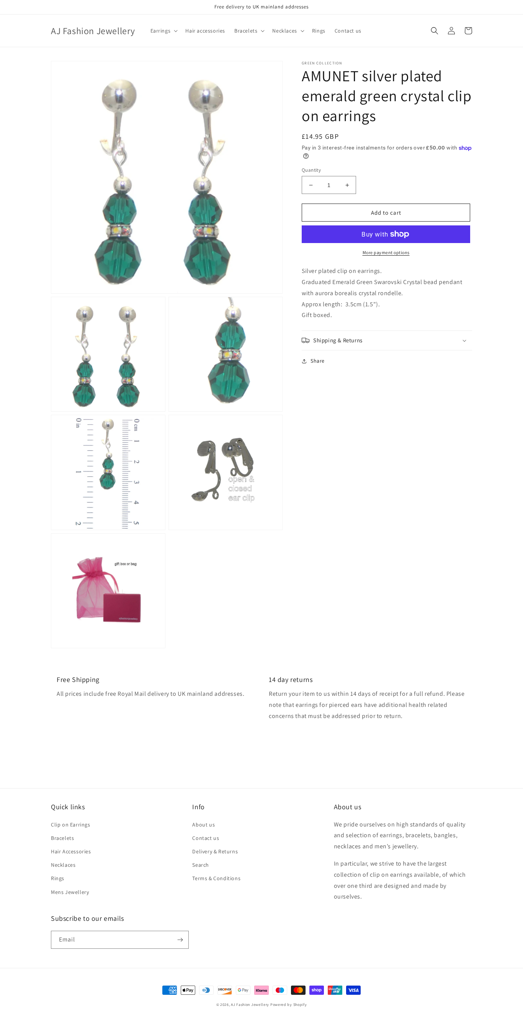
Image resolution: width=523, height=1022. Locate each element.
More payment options (386, 252)
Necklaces (63, 864)
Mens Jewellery (70, 892)
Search (200, 864)
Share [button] (318, 360)
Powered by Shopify (288, 1004)
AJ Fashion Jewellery (250, 1004)
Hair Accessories (71, 851)
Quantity (311, 170)
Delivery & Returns (215, 851)
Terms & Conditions (216, 878)
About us (203, 824)
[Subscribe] (180, 940)
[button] (163, 31)
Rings (57, 878)
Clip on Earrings (70, 824)
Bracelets (62, 838)
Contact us (205, 838)
